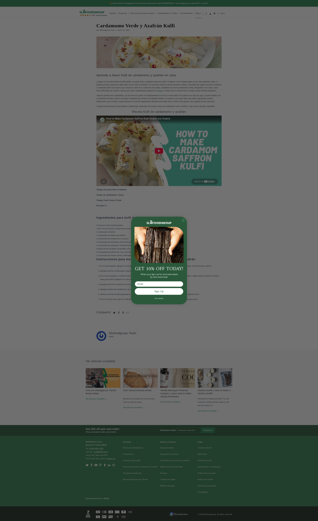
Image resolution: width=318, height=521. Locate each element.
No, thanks (159, 298)
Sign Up (159, 291)
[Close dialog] (183, 220)
